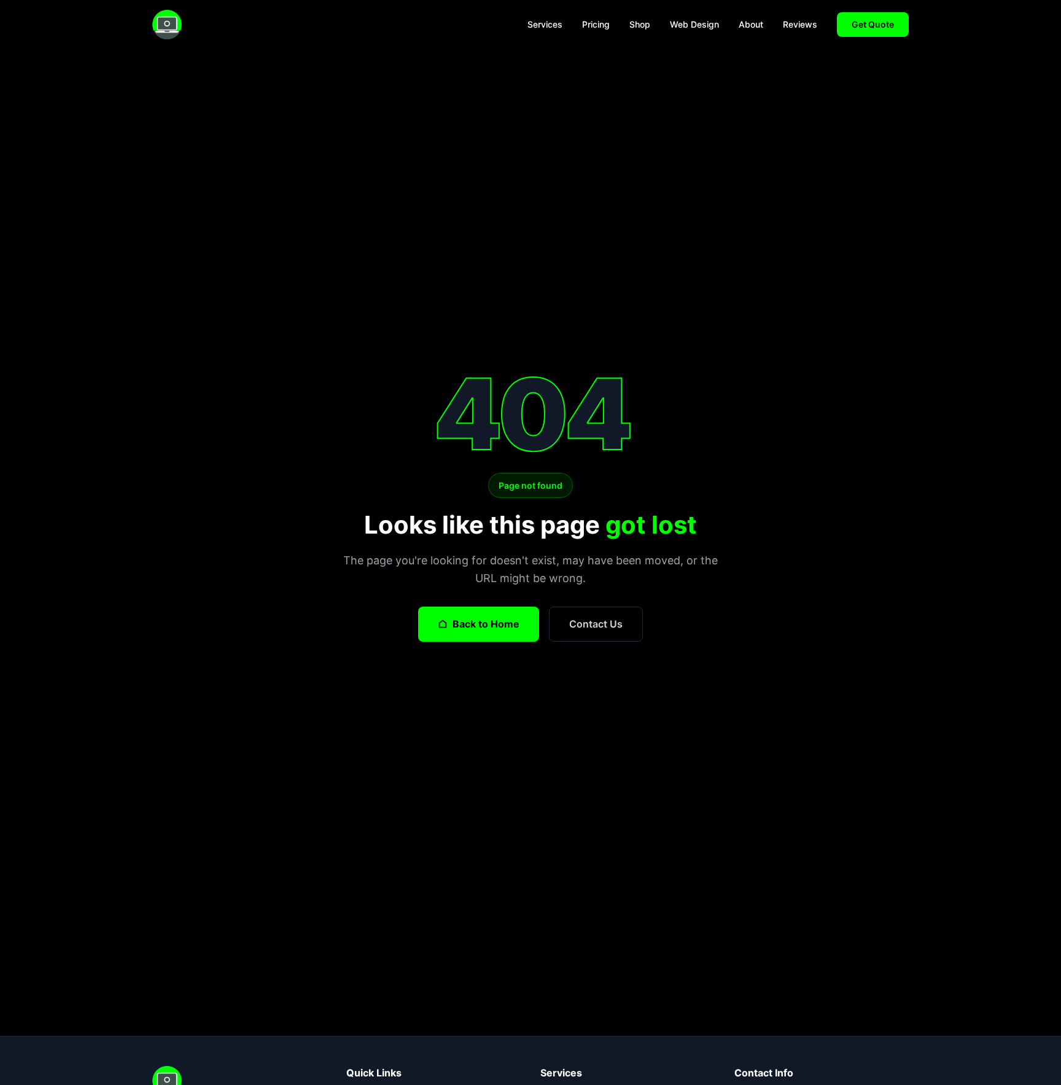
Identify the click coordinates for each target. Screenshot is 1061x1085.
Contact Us (596, 624)
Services (544, 24)
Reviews (800, 24)
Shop (639, 24)
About (751, 24)
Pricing (596, 24)
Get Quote (873, 24)
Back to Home (486, 624)
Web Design (694, 24)
